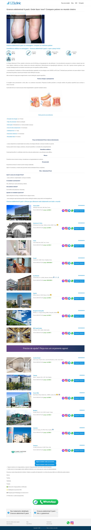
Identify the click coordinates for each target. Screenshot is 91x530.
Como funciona (9, 523)
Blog (72, 3)
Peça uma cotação (65, 3)
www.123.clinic (43, 528)
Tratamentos (48, 521)
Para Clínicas (29, 523)
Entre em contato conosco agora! (13, 521)
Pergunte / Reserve (79, 210)
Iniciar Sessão (49, 523)
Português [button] (81, 3)
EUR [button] (76, 3)
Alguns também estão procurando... (45, 464)
